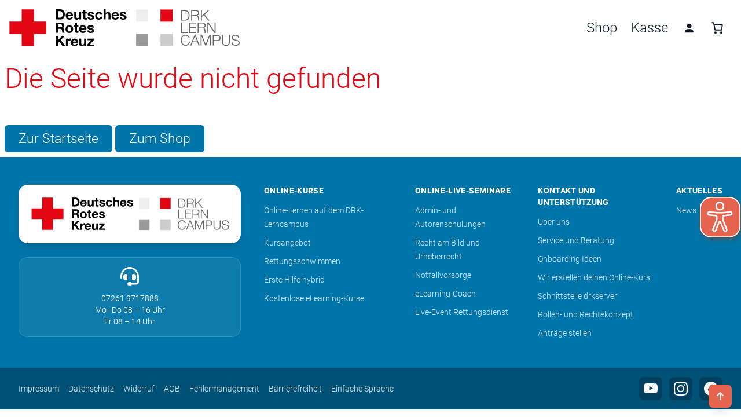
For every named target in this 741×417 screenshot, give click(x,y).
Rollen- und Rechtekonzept (585, 314)
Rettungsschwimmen (302, 261)
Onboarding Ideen (569, 259)
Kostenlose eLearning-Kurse (314, 298)
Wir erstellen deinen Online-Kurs (594, 277)
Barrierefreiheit (295, 388)
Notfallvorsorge (443, 275)
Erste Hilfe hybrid (294, 279)
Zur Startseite (58, 138)
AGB (172, 388)
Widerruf (139, 388)
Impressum (39, 388)
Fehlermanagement (224, 388)
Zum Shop (159, 138)
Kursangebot (287, 242)
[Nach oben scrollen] (720, 396)
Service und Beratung (576, 240)
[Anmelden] (689, 28)
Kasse (649, 28)
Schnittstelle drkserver (577, 296)
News (686, 210)
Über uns (554, 221)
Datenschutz (91, 388)
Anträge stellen (565, 333)
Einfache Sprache (362, 388)
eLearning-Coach (445, 293)
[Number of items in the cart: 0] (717, 27)
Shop (601, 28)
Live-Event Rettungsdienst (461, 312)
